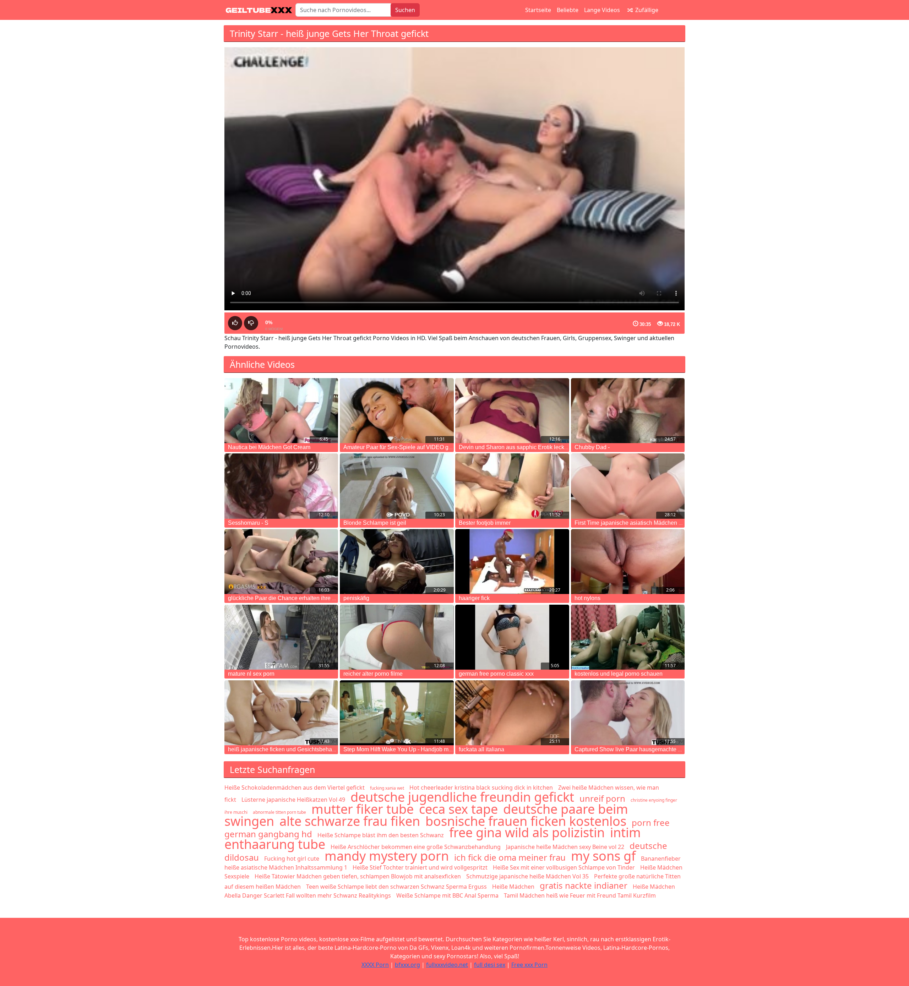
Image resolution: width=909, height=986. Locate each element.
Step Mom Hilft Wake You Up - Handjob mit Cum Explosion (417, 749)
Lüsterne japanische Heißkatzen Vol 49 (293, 799)
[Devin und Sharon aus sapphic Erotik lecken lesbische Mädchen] (512, 410)
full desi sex (489, 965)
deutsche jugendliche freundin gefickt (462, 797)
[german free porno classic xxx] (512, 637)
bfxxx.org (407, 965)
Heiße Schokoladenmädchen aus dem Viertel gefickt (294, 787)
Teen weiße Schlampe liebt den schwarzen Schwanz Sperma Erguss (396, 886)
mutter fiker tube (362, 809)
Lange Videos (602, 10)
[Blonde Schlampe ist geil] (396, 485)
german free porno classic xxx (496, 674)
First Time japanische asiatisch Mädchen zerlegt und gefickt (649, 523)
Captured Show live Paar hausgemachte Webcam (637, 749)
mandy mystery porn (387, 856)
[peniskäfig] (396, 561)
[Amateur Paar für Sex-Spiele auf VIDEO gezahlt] (396, 410)
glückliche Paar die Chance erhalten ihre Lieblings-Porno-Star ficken (314, 598)
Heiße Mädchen (513, 886)
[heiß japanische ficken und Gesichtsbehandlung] (281, 712)
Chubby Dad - (592, 447)
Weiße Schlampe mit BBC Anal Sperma (447, 895)
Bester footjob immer (485, 523)
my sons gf (603, 856)
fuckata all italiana (481, 749)
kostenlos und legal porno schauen (619, 674)
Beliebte (567, 10)
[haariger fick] (512, 561)
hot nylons (587, 598)
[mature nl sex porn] (281, 637)
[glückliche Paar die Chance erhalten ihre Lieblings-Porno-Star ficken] (281, 561)
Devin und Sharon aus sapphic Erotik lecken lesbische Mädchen (540, 447)
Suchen (405, 10)
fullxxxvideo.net (447, 965)
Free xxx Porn (529, 965)
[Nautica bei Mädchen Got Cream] (281, 410)
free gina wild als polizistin (527, 832)
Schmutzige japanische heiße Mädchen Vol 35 (527, 876)
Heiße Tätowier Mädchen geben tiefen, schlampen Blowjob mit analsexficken (358, 876)
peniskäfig (356, 598)
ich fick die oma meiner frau (510, 857)
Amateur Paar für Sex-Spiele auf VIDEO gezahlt (403, 447)
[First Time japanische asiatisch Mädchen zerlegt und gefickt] (628, 485)
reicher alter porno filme (373, 674)
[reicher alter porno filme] (396, 637)
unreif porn (602, 798)
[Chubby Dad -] (628, 410)
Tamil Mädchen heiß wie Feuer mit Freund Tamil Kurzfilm (580, 895)
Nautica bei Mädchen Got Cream (269, 447)
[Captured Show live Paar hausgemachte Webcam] (628, 712)
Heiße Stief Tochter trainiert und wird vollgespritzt (420, 867)
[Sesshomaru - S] (281, 485)
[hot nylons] (628, 561)
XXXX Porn (375, 965)
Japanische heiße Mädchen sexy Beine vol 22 (565, 847)
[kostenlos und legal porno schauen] (628, 637)
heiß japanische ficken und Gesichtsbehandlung (288, 749)
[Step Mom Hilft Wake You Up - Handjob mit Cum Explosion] (396, 712)
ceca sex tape (458, 809)
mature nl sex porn (251, 674)
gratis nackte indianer (583, 885)
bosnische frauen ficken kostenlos (525, 821)
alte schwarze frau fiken (349, 821)
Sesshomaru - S (248, 523)
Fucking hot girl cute (291, 858)
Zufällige (646, 10)
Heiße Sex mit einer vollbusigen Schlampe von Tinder (564, 867)
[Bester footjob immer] (512, 485)
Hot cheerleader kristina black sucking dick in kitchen (481, 787)
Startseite (538, 10)
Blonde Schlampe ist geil (374, 523)
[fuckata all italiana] (512, 712)
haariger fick (474, 598)
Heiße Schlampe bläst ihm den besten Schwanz (380, 835)
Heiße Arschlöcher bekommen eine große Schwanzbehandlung (416, 847)
